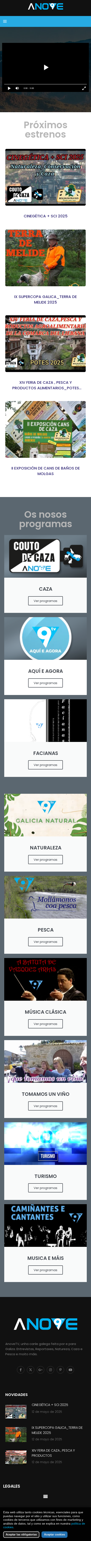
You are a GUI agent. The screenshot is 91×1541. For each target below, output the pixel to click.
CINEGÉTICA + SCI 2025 (46, 216)
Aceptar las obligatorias (21, 1534)
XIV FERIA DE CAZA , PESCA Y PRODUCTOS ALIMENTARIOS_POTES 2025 (45, 385)
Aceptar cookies (54, 1534)
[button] (45, 1496)
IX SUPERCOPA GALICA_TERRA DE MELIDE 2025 (45, 299)
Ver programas (45, 601)
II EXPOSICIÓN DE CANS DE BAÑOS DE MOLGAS (45, 470)
